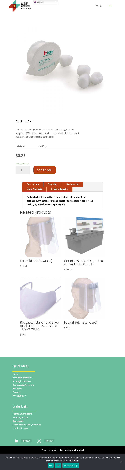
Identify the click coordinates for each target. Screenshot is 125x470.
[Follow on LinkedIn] (16, 441)
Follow (26, 440)
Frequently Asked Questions (26, 424)
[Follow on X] (39, 441)
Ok (50, 465)
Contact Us (17, 421)
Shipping (52, 184)
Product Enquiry (59, 189)
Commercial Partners (23, 385)
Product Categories (22, 377)
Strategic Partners (21, 381)
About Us (17, 388)
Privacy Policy (19, 396)
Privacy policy (70, 465)
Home (15, 374)
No (58, 465)
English (39, 2)
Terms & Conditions (22, 414)
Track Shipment (20, 428)
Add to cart (45, 170)
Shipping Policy (20, 417)
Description (33, 184)
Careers (16, 392)
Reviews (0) (72, 184)
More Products (34, 189)
